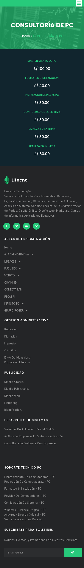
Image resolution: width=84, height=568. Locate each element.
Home (25, 36)
